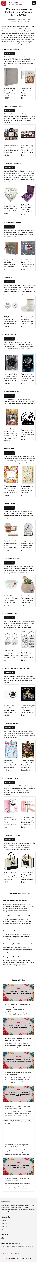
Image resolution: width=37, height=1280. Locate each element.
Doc (2, 1229)
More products (9, 53)
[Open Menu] (34, 3)
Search (3, 1221)
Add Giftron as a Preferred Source (10, 1253)
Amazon (4, 1226)
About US (4, 1223)
